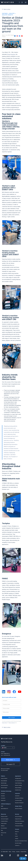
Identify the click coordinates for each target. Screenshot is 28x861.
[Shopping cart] (22, 2)
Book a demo (9, 759)
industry (12, 13)
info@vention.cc (7, 753)
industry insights (7, 15)
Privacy (13, 851)
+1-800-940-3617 (6, 755)
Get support (9, 764)
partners (5, 13)
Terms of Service (12, 722)
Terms (10, 851)
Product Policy (23, 851)
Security (18, 851)
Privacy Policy (4, 722)
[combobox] (8, 748)
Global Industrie (11, 54)
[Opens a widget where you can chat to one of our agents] (23, 858)
